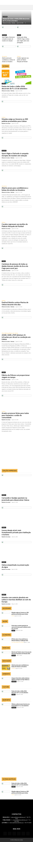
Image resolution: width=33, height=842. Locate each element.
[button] (3, 7)
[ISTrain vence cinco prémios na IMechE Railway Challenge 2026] (6, 641)
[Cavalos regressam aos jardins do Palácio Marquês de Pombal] (24, 50)
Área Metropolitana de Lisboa (10, 333)
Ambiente (14, 681)
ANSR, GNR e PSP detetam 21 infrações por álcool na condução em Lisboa (16, 337)
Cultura (5, 16)
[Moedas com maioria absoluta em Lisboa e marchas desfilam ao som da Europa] (16, 584)
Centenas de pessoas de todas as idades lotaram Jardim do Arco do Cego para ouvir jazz (15, 266)
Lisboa (12, 63)
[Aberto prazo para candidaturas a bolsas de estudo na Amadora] (9, 50)
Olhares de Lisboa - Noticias (9, 22)
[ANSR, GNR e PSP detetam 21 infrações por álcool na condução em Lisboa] (16, 323)
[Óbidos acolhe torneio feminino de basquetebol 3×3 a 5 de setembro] (6, 706)
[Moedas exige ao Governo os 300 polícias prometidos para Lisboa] (16, 108)
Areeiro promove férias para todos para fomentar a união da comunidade (15, 415)
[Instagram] (9, 833)
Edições (4, 527)
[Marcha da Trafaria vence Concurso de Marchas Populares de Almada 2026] (6, 654)
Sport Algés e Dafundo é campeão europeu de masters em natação (8, 39)
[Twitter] (23, 833)
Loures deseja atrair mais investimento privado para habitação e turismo (16, 533)
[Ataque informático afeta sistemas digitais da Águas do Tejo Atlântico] (6, 680)
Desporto (4, 150)
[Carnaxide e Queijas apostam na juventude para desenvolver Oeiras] (16, 485)
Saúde (13, 630)
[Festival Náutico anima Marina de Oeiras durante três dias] (16, 291)
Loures (23, 64)
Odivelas (23, 63)
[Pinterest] (18, 833)
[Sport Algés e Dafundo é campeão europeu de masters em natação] (9, 31)
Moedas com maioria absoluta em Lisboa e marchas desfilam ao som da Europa (16, 600)
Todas (7, 63)
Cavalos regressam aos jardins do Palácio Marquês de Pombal (23, 60)
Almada (13, 655)
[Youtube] (28, 833)
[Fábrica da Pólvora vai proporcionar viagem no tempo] (16, 365)
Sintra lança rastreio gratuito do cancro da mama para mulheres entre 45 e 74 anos (21, 627)
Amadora (4, 56)
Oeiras (19, 56)
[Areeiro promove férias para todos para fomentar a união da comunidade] (16, 402)
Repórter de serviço (6, 123)
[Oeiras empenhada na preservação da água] (16, 552)
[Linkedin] (14, 833)
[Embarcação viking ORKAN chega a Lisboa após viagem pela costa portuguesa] (24, 31)
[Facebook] (5, 833)
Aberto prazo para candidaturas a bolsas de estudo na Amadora (8, 60)
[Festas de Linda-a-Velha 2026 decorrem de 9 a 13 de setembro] (16, 77)
